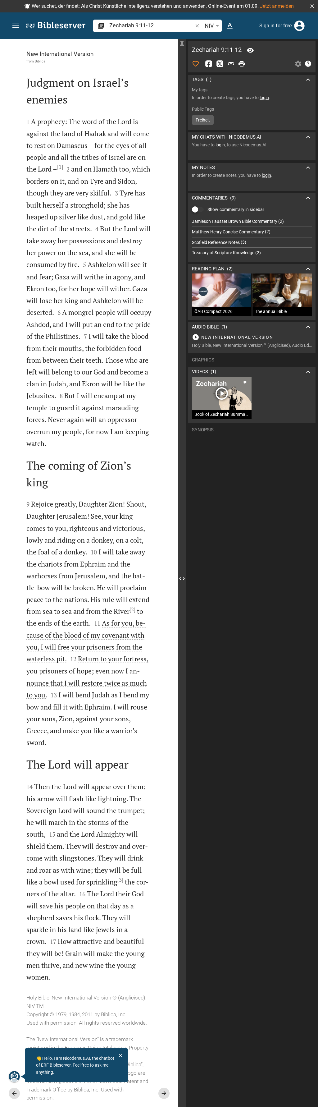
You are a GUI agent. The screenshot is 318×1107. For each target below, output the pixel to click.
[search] (151, 25)
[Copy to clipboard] (231, 64)
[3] (120, 879)
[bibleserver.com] (55, 26)
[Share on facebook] (209, 64)
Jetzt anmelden (277, 6)
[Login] (299, 26)
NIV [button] (209, 25)
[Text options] (230, 26)
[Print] (242, 64)
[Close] (120, 1055)
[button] (312, 6)
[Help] (308, 64)
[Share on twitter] (220, 64)
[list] (252, 237)
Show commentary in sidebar (235, 209)
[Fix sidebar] (182, 44)
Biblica (40, 61)
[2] (132, 609)
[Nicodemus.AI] (14, 1076)
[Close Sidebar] (182, 578)
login (264, 97)
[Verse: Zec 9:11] (250, 50)
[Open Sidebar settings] (298, 64)
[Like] (196, 64)
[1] (60, 166)
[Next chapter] (164, 1093)
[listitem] (252, 221)
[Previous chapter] (14, 1093)
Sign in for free (275, 26)
